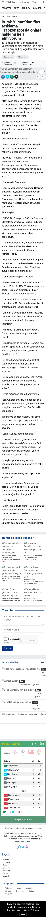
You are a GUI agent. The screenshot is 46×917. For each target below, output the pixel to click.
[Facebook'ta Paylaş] (3, 77)
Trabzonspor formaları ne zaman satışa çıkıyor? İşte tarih (33, 557)
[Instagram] (27, 847)
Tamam (23, 914)
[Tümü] (42, 663)
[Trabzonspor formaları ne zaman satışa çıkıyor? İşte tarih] (34, 548)
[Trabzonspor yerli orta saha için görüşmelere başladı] (12, 570)
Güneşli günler (29, 685)
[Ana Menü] (3, 2)
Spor (16, 8)
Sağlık (5, 873)
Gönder (7, 648)
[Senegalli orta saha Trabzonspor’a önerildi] (34, 593)
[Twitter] (23, 847)
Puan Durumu (11, 744)
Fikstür (38, 744)
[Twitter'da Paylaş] (7, 77)
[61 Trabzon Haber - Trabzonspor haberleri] (22, 2)
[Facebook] (19, 847)
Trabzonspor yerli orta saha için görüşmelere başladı (11, 578)
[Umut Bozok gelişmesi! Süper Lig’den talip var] (12, 593)
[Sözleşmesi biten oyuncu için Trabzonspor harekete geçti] (12, 548)
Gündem (26, 8)
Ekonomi (6, 871)
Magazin (6, 876)
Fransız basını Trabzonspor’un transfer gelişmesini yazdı (34, 581)
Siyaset (37, 8)
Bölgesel (6, 8)
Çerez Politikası (31, 910)
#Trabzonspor (22, 57)
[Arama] (42, 2)
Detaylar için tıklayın (23, 820)
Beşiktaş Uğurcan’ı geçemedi (37, 707)
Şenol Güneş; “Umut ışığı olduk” (38, 695)
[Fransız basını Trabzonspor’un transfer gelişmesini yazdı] (34, 572)
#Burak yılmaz (7, 57)
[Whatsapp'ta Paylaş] (12, 77)
